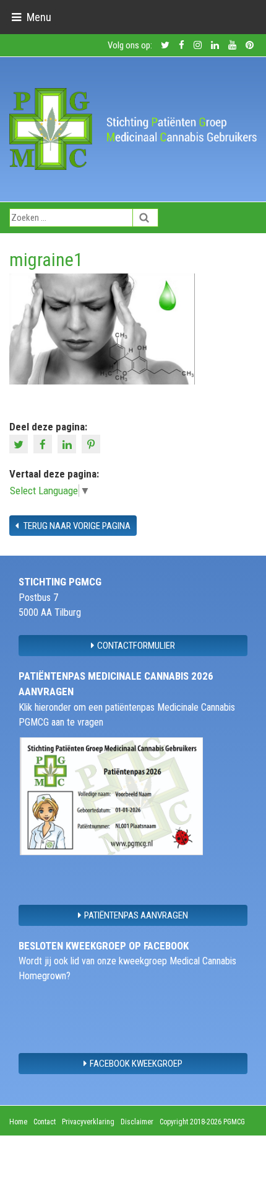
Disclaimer (137, 1122)
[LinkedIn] (68, 443)
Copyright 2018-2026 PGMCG (202, 1122)
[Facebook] (44, 443)
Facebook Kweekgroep (136, 1063)
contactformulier (136, 645)
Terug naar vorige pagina (76, 525)
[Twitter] (20, 443)
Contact (44, 1122)
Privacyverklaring (88, 1122)
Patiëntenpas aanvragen (136, 915)
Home (18, 1122)
